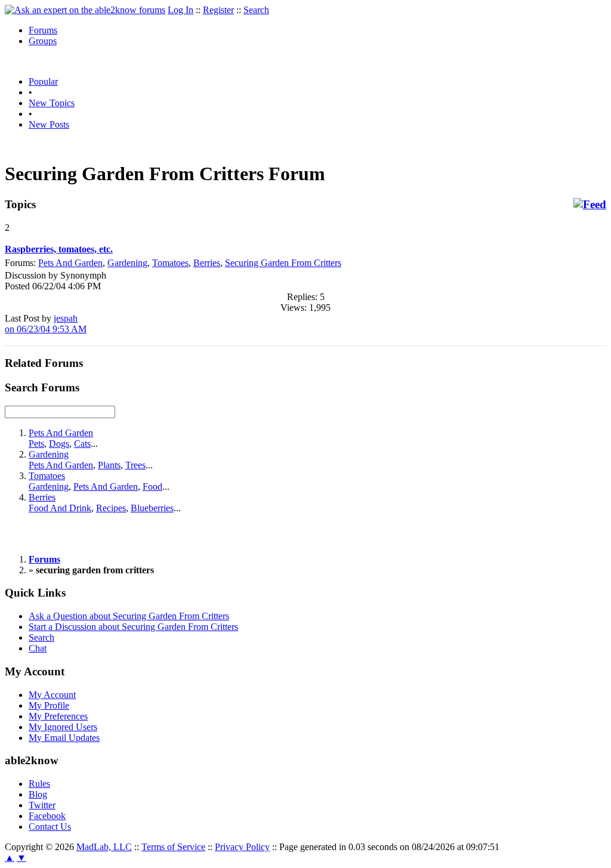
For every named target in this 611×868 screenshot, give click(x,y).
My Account (52, 695)
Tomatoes (170, 263)
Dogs (59, 443)
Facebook (47, 816)
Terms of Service (173, 847)
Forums (43, 30)
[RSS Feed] (589, 204)
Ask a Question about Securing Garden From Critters (129, 616)
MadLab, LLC (104, 847)
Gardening (127, 263)
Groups (43, 41)
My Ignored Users (63, 727)
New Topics (52, 103)
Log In (180, 10)
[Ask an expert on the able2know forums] (85, 10)
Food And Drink (60, 508)
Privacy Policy (242, 847)
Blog (38, 794)
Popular (43, 81)
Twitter (42, 805)
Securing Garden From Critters (283, 263)
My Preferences (58, 716)
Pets (36, 443)
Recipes (111, 508)
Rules (39, 784)
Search (256, 10)
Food (152, 486)
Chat (38, 648)
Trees (135, 465)
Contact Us (50, 826)
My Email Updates (64, 738)
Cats (82, 443)
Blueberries (152, 508)
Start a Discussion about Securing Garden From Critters (133, 627)
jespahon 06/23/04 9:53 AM (46, 323)
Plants (109, 465)
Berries (206, 263)
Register (218, 10)
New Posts (49, 124)
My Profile (49, 705)
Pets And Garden (70, 263)
